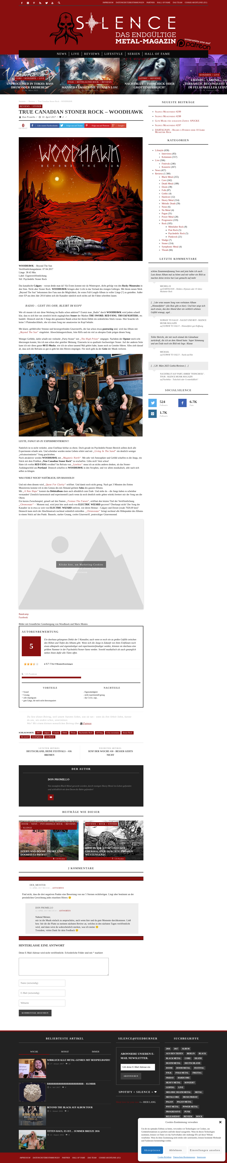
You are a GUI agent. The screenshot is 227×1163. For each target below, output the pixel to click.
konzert (190, 1082)
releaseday (173, 1116)
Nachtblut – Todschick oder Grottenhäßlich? (149, 85)
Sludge (27, 828)
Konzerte (30, 78)
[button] (220, 1122)
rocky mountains (112, 733)
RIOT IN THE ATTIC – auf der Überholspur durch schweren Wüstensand (109, 851)
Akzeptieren (152, 1150)
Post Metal (172, 1107)
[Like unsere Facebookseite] (182, 403)
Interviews (166, 153)
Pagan (164, 213)
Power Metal (168, 217)
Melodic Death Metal (178, 1092)
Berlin (191, 1053)
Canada (56, 733)
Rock (102, 824)
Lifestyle (159, 150)
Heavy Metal (168, 200)
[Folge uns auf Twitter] (152, 403)
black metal (173, 1058)
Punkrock (172, 237)
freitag (197, 1073)
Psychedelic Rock (86, 733)
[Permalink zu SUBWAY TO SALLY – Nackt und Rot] (155, 353)
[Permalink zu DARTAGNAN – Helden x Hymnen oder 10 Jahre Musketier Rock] (155, 288)
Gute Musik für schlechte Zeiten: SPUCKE (177, 121)
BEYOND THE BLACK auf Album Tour (70, 1107)
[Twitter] (46, 3)
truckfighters (37, 737)
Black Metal (167, 177)
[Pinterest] (34, 3)
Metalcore (172, 1097)
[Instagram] (28, 3)
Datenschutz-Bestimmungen (184, 1157)
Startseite (22, 101)
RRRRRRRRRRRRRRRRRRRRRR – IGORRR (71, 1084)
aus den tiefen (174, 1053)
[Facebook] (22, 3)
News (34, 824)
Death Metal (167, 183)
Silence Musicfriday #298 (168, 116)
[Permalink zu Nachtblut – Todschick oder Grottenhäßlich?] (155, 376)
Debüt (64, 733)
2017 (39, 733)
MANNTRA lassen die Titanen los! (90, 87)
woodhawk (50, 737)
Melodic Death (168, 203)
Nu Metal (166, 210)
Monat (65, 1051)
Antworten (58, 888)
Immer (95, 1051)
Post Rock (173, 230)
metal (198, 1092)
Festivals (166, 163)
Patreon (87, 723)
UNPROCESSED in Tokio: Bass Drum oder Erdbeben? (30, 85)
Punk (187, 1112)
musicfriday (190, 1097)
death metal (173, 1063)
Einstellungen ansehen (205, 1150)
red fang (99, 733)
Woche (34, 1051)
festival (199, 1068)
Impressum (201, 1157)
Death (198, 1058)
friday (170, 1078)
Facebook (23, 617)
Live (41, 78)
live (180, 1087)
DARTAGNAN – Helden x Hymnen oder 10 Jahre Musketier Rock (180, 131)
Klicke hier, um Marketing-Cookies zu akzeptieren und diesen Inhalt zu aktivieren (81, 565)
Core (19, 78)
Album (185, 1049)
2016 (168, 1049)
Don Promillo (28, 117)
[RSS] (40, 3)
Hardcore (166, 197)
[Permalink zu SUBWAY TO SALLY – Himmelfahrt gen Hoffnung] (155, 322)
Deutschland (192, 1063)
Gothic (143, 78)
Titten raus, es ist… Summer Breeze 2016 (73, 1131)
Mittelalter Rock (88, 82)
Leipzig (170, 1087)
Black (202, 1053)
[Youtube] (52, 3)
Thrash (165, 250)
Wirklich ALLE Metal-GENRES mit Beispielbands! (78, 1060)
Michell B (165, 286)
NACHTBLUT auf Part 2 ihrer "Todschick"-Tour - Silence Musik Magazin (182, 375)
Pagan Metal (184, 1102)
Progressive (167, 220)
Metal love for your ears (127, 1102)
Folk (71, 82)
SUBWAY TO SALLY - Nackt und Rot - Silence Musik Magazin (183, 321)
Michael (164, 352)
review (188, 1116)
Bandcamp (24, 614)
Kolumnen (166, 157)
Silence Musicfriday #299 (168, 111)
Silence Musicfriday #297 (168, 125)
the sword (25, 737)
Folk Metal (182, 1073)
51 (69, 1064)
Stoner (37, 106)
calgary (47, 733)
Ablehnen (175, 1150)
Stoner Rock (127, 733)
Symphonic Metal (170, 246)
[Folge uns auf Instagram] (152, 414)
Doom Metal (183, 1068)
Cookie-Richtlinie (164, 1157)
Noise (164, 207)
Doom (73, 733)
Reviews (107, 82)
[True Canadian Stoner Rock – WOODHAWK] (81, 198)
